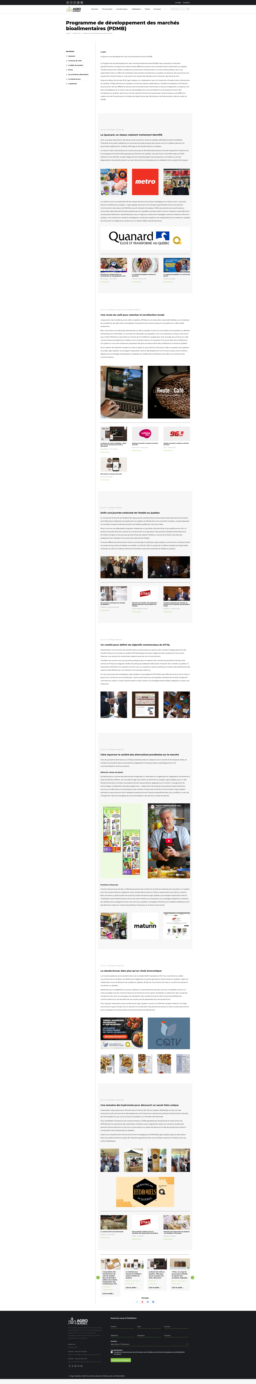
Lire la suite (107, 1294)
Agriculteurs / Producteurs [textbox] (120, 1344)
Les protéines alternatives (78, 74)
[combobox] (149, 1344)
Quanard (71, 56)
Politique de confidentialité (114, 1376)
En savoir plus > (105, 281)
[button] (98, 1277)
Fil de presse (106, 1287)
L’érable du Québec (75, 65)
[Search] (188, 9)
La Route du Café (75, 61)
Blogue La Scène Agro (132, 1281)
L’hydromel (72, 84)
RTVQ (70, 70)
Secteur (114, 1341)
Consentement (117, 1350)
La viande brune (74, 79)
